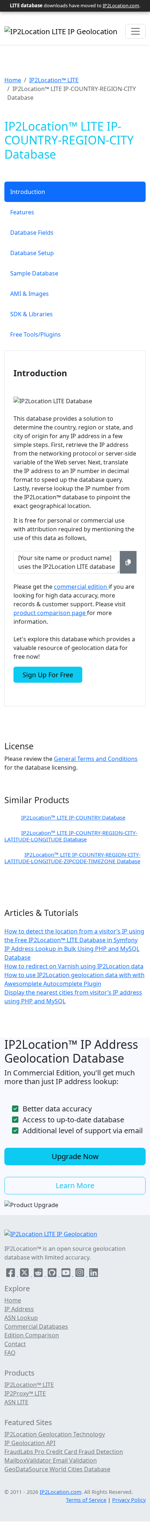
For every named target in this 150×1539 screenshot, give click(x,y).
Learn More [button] (75, 1185)
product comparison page (50, 613)
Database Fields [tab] (32, 233)
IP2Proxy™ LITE (25, 1393)
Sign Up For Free (48, 674)
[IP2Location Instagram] (80, 1274)
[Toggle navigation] (135, 31)
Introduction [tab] (27, 192)
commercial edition (81, 587)
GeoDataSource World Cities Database (57, 1469)
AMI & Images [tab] (29, 294)
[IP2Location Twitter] (25, 1274)
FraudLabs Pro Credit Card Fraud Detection (63, 1452)
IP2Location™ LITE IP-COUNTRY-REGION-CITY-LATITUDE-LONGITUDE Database (70, 836)
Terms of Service (86, 1499)
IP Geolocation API (29, 1443)
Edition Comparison (31, 1335)
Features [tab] (22, 212)
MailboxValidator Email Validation (50, 1460)
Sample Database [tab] (34, 273)
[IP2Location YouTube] (67, 1274)
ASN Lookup (21, 1318)
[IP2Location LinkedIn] (93, 1274)
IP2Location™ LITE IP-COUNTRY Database (73, 817)
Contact (15, 1344)
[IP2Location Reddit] (39, 1274)
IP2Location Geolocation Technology (54, 1434)
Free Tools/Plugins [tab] (35, 334)
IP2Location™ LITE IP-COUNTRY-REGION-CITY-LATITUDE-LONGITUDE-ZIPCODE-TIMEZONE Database (72, 858)
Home (12, 80)
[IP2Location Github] (53, 1274)
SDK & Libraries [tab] (31, 314)
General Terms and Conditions (96, 759)
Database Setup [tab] (32, 253)
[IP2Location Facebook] (11, 1274)
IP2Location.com (121, 5)
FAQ (10, 1353)
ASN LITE (16, 1402)
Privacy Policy (129, 1499)
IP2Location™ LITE (54, 80)
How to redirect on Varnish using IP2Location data (73, 966)
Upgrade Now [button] (75, 1156)
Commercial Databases (36, 1326)
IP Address (19, 1309)
